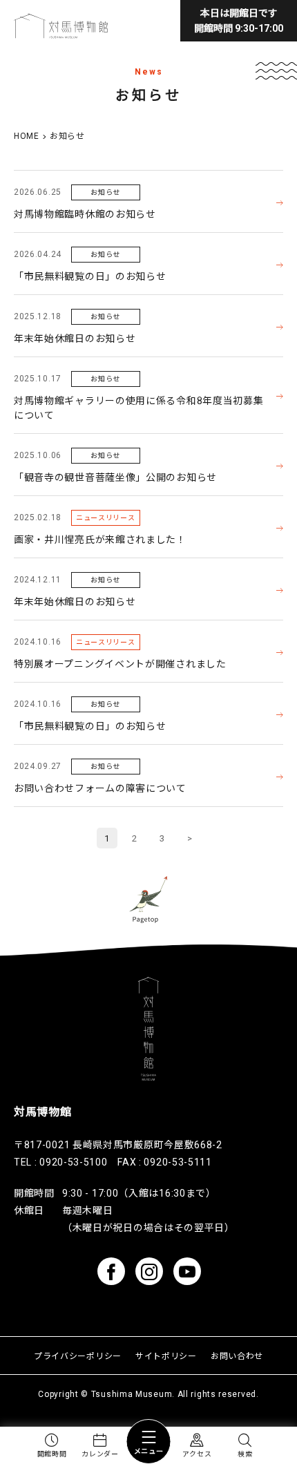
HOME (26, 136)
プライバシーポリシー (78, 1356)
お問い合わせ (237, 1356)
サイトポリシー (166, 1356)
